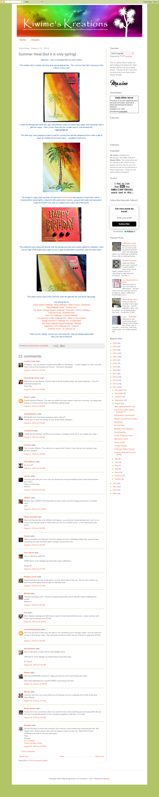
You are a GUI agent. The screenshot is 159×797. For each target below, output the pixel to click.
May (117, 465)
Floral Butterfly (120, 432)
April (117, 469)
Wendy (27, 593)
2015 (115, 380)
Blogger (107, 779)
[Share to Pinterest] (64, 346)
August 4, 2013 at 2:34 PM (34, 528)
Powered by (118, 231)
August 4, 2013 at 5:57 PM (34, 569)
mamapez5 (28, 431)
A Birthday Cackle (129, 243)
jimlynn (27, 498)
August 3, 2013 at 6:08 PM (34, 389)
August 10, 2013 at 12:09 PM (35, 684)
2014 (115, 384)
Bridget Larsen (30, 577)
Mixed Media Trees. (130, 299)
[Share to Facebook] (61, 346)
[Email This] (54, 346)
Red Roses (118, 422)
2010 (115, 490)
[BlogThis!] (57, 346)
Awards (35, 39)
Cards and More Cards (33, 743)
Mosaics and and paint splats (125, 419)
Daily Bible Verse (124, 97)
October (118, 397)
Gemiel (27, 536)
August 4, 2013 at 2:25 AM (34, 423)
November (119, 393)
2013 (115, 387)
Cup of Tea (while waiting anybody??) (124, 411)
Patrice (27, 673)
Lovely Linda (29, 361)
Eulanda (27, 725)
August (118, 403)
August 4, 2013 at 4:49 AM (34, 454)
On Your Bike (119, 425)
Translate (128, 56)
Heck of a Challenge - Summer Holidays (61, 315)
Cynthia (27, 445)
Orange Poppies (120, 446)
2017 (115, 374)
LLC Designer (29, 741)
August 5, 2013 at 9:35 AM (34, 605)
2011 (115, 487)
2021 (115, 360)
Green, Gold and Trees (123, 436)
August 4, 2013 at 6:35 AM (34, 468)
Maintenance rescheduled (124, 415)
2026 (115, 343)
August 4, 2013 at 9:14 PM (34, 586)
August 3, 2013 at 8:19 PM (34, 406)
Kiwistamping (66, 197)
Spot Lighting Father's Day (124, 406)
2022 (115, 357)
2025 (115, 346)
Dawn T (27, 397)
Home (22, 39)
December (119, 390)
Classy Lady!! (119, 442)
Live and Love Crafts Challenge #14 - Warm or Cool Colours (61, 318)
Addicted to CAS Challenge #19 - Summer (61, 326)
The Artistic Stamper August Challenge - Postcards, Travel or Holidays (61, 310)
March (117, 472)
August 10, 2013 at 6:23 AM (35, 665)
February (118, 476)
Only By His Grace (32, 378)
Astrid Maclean (30, 414)
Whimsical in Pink (121, 439)
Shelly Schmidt (30, 517)
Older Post (100, 756)
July (116, 459)
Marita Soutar (29, 708)
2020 (115, 363)
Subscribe (124, 224)
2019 (115, 367)
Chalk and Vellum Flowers (124, 449)
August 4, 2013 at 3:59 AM (34, 437)
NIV (123, 109)
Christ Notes (123, 111)
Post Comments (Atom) (38, 760)
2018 (115, 370)
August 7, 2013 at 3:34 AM (34, 641)
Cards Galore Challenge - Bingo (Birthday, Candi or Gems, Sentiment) (61, 305)
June (117, 462)
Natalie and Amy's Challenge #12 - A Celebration (61, 321)
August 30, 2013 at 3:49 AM (35, 717)
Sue (25, 613)
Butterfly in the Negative (123, 429)
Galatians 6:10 (115, 109)
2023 (115, 353)
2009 (115, 493)
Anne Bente (29, 553)
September (119, 400)
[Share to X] (59, 346)
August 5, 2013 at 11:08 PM (35, 622)
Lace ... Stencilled (129, 317)
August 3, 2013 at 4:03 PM (34, 370)
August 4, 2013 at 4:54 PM (34, 545)
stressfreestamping (32, 629)
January (118, 479)
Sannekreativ (29, 649)
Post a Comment (28, 751)
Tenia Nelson (29, 462)
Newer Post (23, 756)
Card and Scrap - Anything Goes (61, 313)
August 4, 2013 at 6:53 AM (34, 490)
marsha (27, 476)
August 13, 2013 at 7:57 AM (35, 701)
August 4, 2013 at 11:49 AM (35, 509)
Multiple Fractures (129, 261)
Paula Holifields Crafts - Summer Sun (61, 307)
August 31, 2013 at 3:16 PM (35, 746)
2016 (115, 377)
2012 (115, 483)
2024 (115, 350)
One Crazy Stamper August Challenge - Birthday (61, 323)
